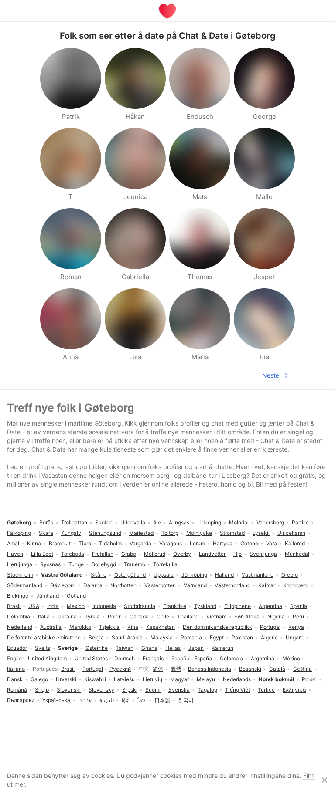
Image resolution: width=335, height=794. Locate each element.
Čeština (302, 669)
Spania (298, 606)
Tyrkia (92, 616)
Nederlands (237, 679)
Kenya (296, 627)
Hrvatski (66, 679)
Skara (46, 533)
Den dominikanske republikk (217, 627)
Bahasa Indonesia (209, 669)
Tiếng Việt (237, 689)
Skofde (104, 522)
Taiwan (124, 648)
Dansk (15, 679)
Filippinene (237, 606)
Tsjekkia (109, 627)
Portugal (92, 669)
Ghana (149, 648)
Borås (46, 522)
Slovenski (69, 689)
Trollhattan (74, 522)
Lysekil (261, 533)
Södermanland (24, 585)
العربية (106, 700)
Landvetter (212, 554)
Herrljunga (19, 564)
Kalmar (266, 585)
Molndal (239, 522)
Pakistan (242, 637)
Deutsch (124, 658)
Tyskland (205, 606)
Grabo (128, 554)
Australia (51, 627)
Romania (191, 637)
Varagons (170, 543)
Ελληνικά (294, 689)
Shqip (42, 689)
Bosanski (250, 669)
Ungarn (295, 637)
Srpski (129, 689)
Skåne (98, 574)
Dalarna (93, 585)
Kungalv (71, 533)
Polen (115, 616)
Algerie (269, 637)
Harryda (222, 543)
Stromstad (232, 533)
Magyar (179, 679)
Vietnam (216, 616)
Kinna (34, 543)
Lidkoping (209, 522)
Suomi (153, 689)
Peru (298, 616)
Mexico (76, 606)
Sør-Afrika (247, 616)
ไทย (142, 700)
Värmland (195, 585)
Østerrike (96, 648)
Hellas (173, 648)
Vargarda (140, 543)
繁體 (176, 669)
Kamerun (222, 648)
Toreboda (72, 554)
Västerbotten (160, 585)
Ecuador (17, 648)
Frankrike (174, 606)
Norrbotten (123, 585)
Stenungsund (105, 533)
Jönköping (194, 574)
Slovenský (101, 689)
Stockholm (20, 574)
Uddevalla (132, 522)
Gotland (76, 595)
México (291, 658)
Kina (132, 627)
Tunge (76, 564)
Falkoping (19, 533)
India (53, 606)
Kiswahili (95, 679)
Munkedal (297, 554)
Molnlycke (199, 533)
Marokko (80, 627)
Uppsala (164, 574)
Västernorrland (232, 585)
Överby (182, 554)
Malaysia (161, 637)
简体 (158, 669)
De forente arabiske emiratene (44, 637)
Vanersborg (270, 522)
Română (17, 689)
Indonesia (104, 606)
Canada (139, 616)
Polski (309, 679)
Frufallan (102, 554)
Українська (56, 700)
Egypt (217, 637)
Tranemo (134, 564)
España (203, 658)
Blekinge (17, 595)
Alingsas (179, 522)
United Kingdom (47, 658)
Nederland (19, 627)
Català (277, 669)
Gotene (249, 543)
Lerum (197, 543)
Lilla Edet (42, 554)
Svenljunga (263, 554)
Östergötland (130, 574)
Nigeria (276, 616)
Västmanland (257, 574)
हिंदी (126, 700)
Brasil (68, 669)
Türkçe (266, 689)
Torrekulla (165, 564)
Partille (300, 522)
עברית (85, 700)
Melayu (206, 679)
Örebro (289, 574)
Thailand (187, 616)
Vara (271, 543)
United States (91, 658)
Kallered (295, 543)
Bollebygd (104, 564)
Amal (13, 543)
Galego (39, 679)
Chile (163, 616)
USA (33, 606)
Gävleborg (62, 585)
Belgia (96, 637)
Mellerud (154, 554)
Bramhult (60, 543)
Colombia (231, 658)
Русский (120, 669)
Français (153, 658)
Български (20, 700)
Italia (44, 616)
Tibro (85, 543)
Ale (157, 522)
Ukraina (67, 616)
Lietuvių (152, 679)
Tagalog (207, 689)
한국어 (186, 700)
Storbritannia (139, 606)
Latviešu (124, 679)
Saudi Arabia (127, 637)
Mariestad (141, 533)
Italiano (16, 669)
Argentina (262, 658)
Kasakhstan (160, 627)
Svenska (179, 689)
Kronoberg (295, 585)
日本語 (162, 700)
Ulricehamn (291, 533)
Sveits (42, 648)
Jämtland (47, 595)
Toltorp (169, 533)
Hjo (237, 554)
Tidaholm (110, 543)
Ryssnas (50, 564)
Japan (196, 648)
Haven (15, 554)
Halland (224, 574)
